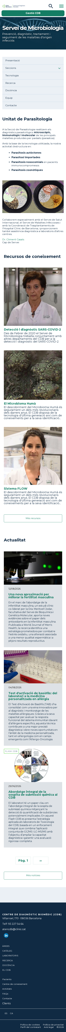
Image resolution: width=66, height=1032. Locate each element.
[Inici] (9, 6)
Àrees (6, 946)
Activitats (7, 989)
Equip (9, 98)
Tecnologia (12, 75)
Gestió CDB (33, 13)
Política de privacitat (53, 1024)
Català (11, 1013)
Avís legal (49, 1027)
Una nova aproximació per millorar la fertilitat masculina (31, 595)
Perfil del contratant (30, 1027)
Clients (6, 1003)
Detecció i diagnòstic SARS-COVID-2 (32, 329)
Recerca (10, 83)
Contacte (11, 105)
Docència (11, 90)
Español (6, 1013)
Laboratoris (10, 955)
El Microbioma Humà (20, 403)
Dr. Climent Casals (13, 239)
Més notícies (33, 875)
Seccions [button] (10, 68)
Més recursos (33, 518)
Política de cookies (30, 1024)
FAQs (5, 993)
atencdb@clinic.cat (14, 929)
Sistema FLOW (15, 488)
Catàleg (7, 951)
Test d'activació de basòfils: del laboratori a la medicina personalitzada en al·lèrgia (32, 696)
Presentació (12, 60)
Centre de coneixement (14, 984)
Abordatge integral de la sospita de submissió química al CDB (32, 794)
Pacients (6, 979)
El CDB (6, 970)
